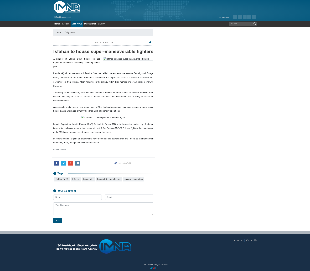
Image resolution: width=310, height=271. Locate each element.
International (90, 24)
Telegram (254, 17)
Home (57, 24)
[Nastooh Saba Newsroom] (155, 268)
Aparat (249, 17)
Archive (235, 17)
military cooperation (133, 179)
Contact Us (251, 240)
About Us (237, 240)
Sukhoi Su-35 (62, 179)
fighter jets (88, 179)
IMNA (86, 7)
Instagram (245, 17)
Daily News (77, 24)
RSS (240, 17)
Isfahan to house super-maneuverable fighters (103, 51)
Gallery (101, 24)
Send (57, 220)
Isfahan (75, 179)
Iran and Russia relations (108, 179)
